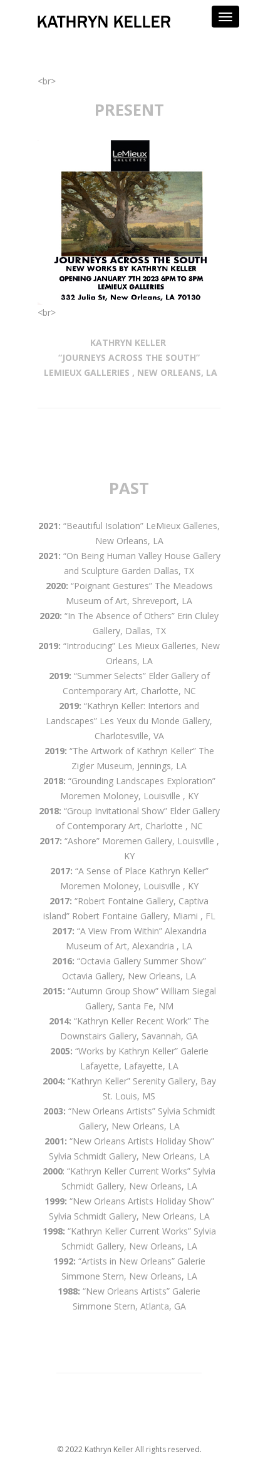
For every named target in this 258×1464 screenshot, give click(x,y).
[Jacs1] (129, 222)
